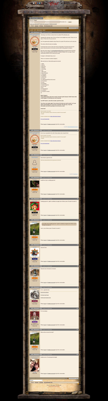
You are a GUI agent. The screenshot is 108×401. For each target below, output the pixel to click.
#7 (77, 244)
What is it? (38, 12)
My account (67, 5)
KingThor (35, 179)
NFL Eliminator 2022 (48, 25)
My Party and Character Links (46, 297)
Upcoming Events (50, 12)
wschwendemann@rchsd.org (58, 50)
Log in (45, 124)
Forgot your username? (44, 24)
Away (35, 211)
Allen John (34, 310)
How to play (43, 12)
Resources (60, 12)
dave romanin (35, 268)
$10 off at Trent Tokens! (45, 292)
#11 (77, 329)
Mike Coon (34, 222)
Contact (76, 12)
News (73, 12)
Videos (69, 12)
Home (26, 12)
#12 (77, 354)
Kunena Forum (56, 386)
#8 (77, 265)
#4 (77, 177)
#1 (77, 32)
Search (41, 18)
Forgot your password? (34, 24)
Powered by (51, 386)
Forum (33, 12)
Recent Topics (35, 18)
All (30, 18)
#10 (77, 308)
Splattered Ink (58, 399)
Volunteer (65, 12)
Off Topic (41, 25)
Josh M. (35, 247)
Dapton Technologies (64, 399)
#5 (77, 198)
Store (31, 12)
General (36, 25)
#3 (77, 154)
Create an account (53, 24)
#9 (77, 287)
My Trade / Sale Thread (45, 295)
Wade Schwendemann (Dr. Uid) (73, 126)
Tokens (56, 12)
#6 (77, 219)
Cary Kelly (34, 201)
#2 (77, 130)
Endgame (34, 289)
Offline (35, 47)
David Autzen (35, 157)
